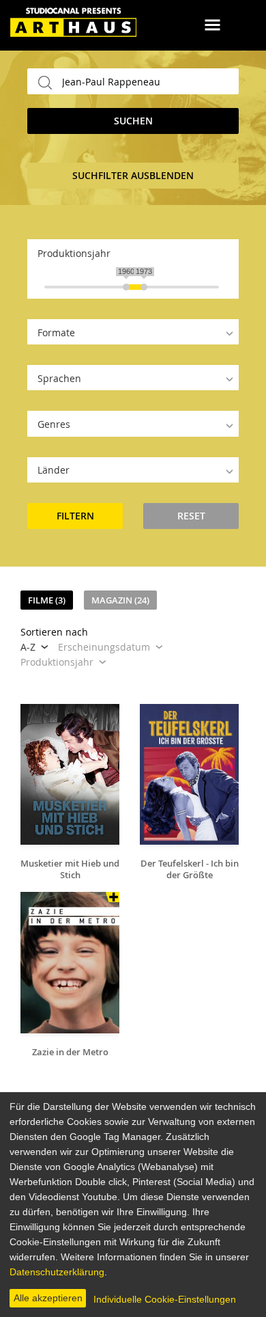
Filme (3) (46, 600)
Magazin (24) (120, 600)
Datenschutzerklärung (57, 1271)
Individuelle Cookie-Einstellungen (164, 1299)
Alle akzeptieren (48, 1297)
